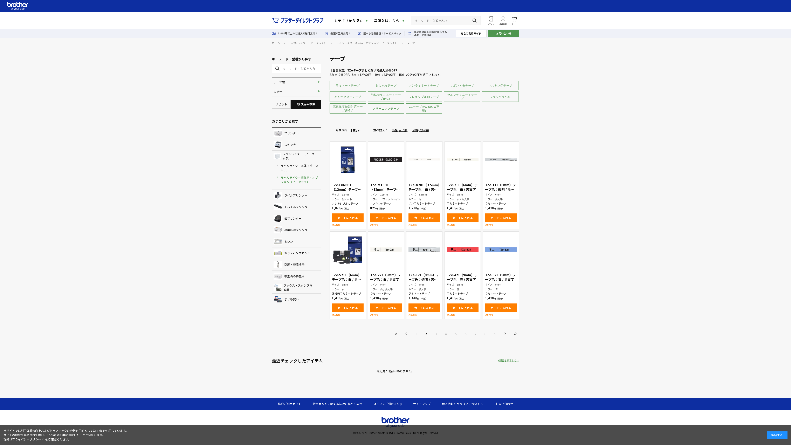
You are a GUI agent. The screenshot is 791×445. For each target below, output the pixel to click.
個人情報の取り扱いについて (461, 404)
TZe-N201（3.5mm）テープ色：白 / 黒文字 (424, 189)
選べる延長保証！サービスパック (382, 33)
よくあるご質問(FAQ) (388, 404)
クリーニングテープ (385, 108)
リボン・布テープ (462, 85)
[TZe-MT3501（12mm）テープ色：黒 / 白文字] (386, 159)
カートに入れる (348, 218)
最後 (515, 334)
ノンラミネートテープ (424, 85)
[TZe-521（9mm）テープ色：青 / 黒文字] (501, 249)
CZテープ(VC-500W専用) (424, 108)
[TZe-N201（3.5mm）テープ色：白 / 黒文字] (424, 159)
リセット (281, 104)
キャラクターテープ (347, 96)
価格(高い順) (420, 130)
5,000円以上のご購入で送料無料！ (298, 33)
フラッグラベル (500, 96)
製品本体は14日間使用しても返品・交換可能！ (430, 33)
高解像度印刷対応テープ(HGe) (348, 108)
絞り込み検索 (306, 104)
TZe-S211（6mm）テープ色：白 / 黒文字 (346, 279)
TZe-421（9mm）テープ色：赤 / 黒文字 (462, 277)
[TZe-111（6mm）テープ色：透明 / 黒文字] (501, 159)
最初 (396, 334)
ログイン (490, 24)
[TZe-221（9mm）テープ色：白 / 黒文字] (386, 249)
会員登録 (503, 24)
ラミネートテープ (348, 85)
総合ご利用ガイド (471, 33)
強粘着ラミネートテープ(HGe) (386, 96)
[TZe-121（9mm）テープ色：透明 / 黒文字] (424, 249)
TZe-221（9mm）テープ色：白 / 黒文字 (385, 277)
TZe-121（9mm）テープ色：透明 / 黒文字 (423, 279)
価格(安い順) (400, 130)
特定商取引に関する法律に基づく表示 (337, 404)
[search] (276, 68)
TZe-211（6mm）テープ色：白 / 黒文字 (462, 187)
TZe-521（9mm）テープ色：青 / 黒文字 (500, 277)
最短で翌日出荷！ (340, 33)
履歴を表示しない (509, 360)
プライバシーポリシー (26, 439)
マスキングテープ (500, 85)
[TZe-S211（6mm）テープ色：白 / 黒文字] (348, 249)
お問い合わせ (503, 33)
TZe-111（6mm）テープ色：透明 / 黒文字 (500, 189)
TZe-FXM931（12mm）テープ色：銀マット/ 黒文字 (348, 189)
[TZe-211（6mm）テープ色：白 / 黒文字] (463, 159)
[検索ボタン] (474, 20)
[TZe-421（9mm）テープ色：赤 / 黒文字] (463, 249)
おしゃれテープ (386, 85)
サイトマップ (422, 404)
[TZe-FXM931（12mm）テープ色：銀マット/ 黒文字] (348, 159)
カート (514, 24)
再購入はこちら (386, 20)
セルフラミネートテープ (462, 96)
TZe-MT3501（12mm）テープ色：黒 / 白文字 (383, 189)
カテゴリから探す (348, 20)
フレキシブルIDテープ (424, 96)
